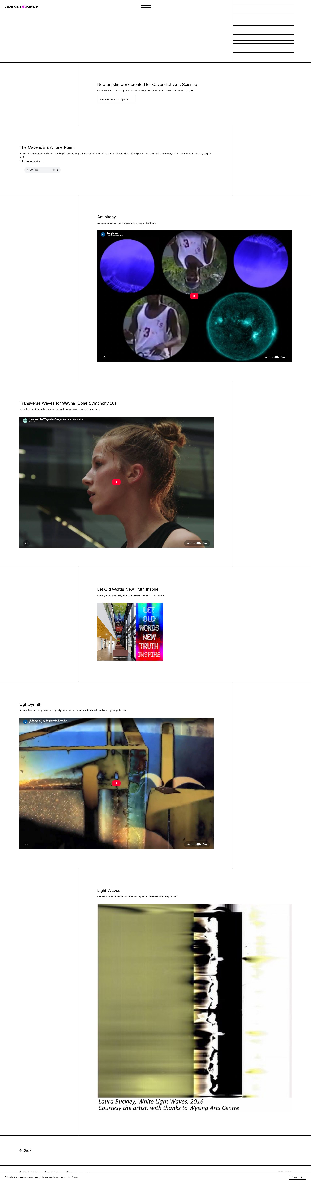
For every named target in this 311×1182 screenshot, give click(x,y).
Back (27, 1150)
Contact (69, 1172)
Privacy (75, 1177)
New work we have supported (114, 99)
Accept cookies (297, 1177)
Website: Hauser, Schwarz (284, 1171)
